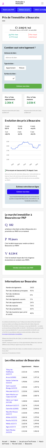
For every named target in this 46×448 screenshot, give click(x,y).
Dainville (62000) (12, 409)
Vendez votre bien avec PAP (23, 268)
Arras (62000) (11, 377)
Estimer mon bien (23, 192)
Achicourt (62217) (12, 405)
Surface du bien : (10, 74)
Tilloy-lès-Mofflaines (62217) (10, 372)
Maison (21, 68)
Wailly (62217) (11, 424)
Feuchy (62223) (11, 420)
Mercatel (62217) (12, 391)
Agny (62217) (11, 427)
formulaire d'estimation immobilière (12, 334)
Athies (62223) (11, 417)
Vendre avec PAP (8, 10)
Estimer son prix (24, 10)
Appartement (11, 68)
